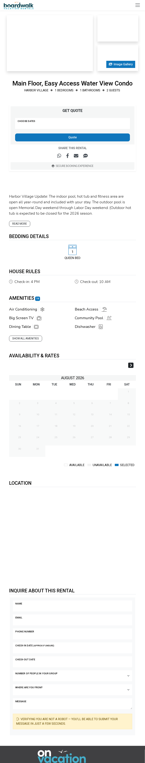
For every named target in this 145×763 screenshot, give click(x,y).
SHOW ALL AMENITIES (25, 338)
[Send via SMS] (85, 156)
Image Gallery (123, 64)
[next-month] (131, 366)
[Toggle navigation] (138, 5)
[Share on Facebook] (67, 156)
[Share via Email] (76, 156)
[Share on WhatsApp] (59, 156)
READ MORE (19, 223)
